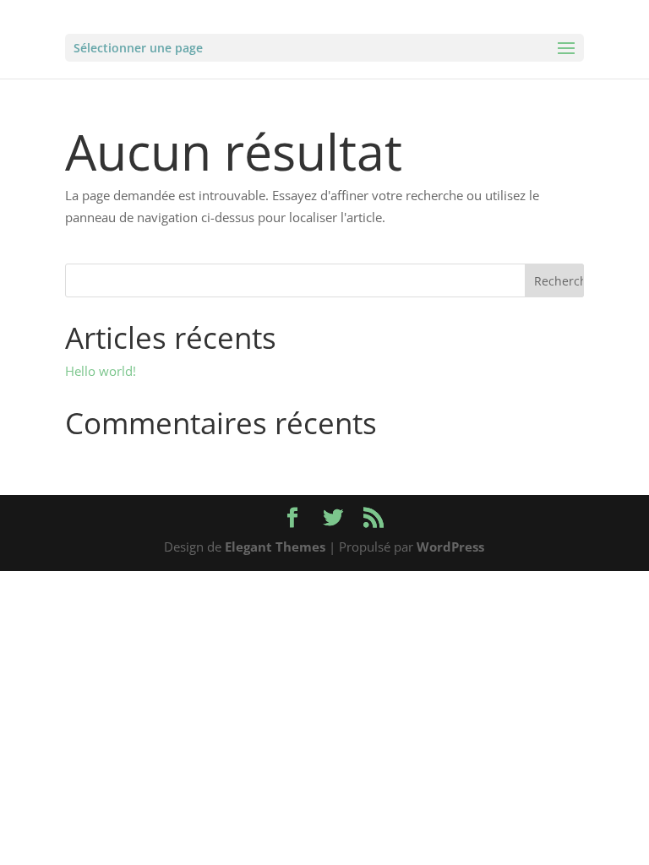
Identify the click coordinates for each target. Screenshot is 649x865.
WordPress (450, 546)
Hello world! (100, 370)
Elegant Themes (275, 546)
